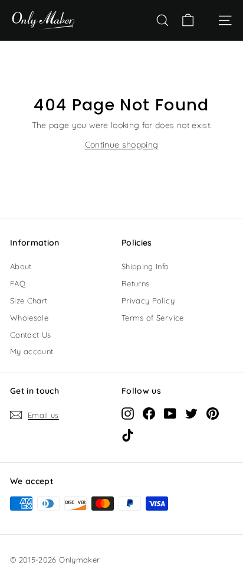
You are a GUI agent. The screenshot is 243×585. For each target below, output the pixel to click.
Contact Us (30, 334)
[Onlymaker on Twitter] (191, 413)
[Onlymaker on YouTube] (170, 413)
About (21, 266)
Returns (135, 283)
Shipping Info (145, 266)
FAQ (17, 283)
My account (32, 351)
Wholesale (29, 317)
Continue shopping (122, 144)
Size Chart (29, 300)
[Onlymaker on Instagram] (127, 413)
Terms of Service (152, 317)
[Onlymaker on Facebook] (149, 413)
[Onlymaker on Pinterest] (212, 413)
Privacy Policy (148, 300)
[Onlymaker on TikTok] (127, 435)
